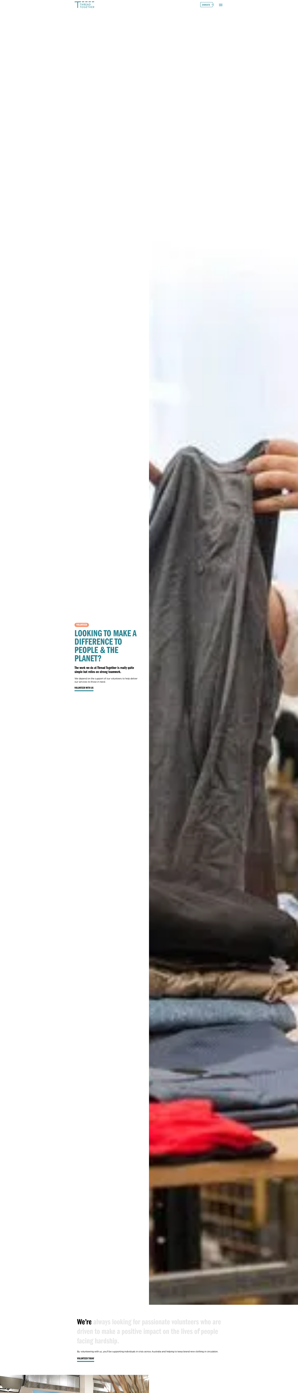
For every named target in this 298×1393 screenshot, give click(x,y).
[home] (84, 5)
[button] (221, 5)
